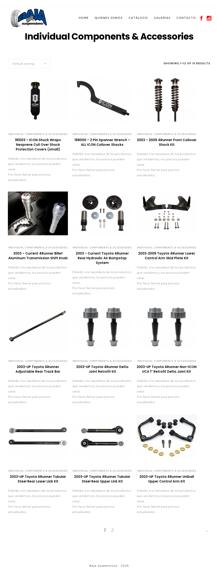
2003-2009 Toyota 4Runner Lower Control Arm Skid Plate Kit (166, 255)
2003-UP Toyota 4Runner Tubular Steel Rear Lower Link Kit (38, 479)
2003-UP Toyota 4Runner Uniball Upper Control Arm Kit (166, 479)
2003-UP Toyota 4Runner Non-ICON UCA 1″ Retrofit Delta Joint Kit (166, 369)
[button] (33, 121)
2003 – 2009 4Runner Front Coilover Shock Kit (166, 142)
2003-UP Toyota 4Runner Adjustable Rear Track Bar (38, 369)
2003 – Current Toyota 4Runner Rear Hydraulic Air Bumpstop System (102, 258)
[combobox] (29, 63)
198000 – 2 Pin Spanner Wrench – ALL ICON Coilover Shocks (102, 142)
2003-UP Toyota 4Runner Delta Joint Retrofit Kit (102, 369)
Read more (24, 151)
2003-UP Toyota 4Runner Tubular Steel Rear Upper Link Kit (102, 479)
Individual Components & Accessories (37, 134)
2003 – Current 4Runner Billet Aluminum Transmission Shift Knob (38, 255)
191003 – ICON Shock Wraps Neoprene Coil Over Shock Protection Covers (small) (38, 145)
